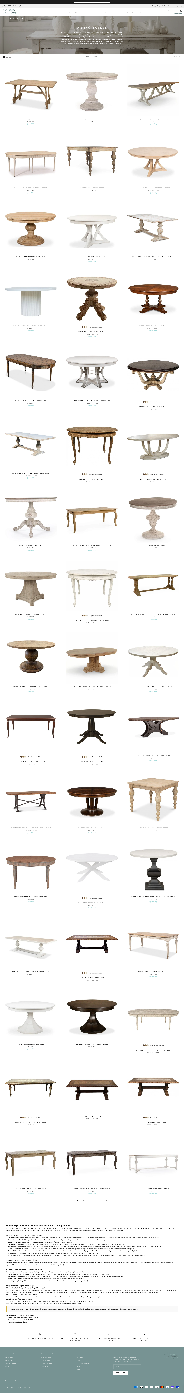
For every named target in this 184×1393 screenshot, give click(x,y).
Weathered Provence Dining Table (30, 119)
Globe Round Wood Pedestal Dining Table (30, 686)
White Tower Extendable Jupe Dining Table (92, 400)
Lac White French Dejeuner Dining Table (92, 620)
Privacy (7, 1366)
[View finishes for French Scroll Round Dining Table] (92, 327)
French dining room (81, 43)
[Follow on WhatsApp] (182, 6)
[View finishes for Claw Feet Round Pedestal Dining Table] (92, 756)
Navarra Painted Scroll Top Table (92, 1116)
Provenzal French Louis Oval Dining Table (153, 1050)
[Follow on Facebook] (175, 6)
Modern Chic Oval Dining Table (153, 479)
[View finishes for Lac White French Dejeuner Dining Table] (92, 615)
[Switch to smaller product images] (7, 56)
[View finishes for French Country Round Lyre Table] (153, 401)
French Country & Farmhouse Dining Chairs (23, 1318)
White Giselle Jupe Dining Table (30, 1044)
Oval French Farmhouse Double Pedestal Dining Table (153, 614)
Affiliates (177, 13)
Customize (44, 1366)
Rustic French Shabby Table (153, 545)
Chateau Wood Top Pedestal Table (92, 119)
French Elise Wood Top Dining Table (153, 972)
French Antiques (108, 12)
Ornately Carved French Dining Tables (21, 1237)
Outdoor (85, 12)
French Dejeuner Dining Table (92, 479)
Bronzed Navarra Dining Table (153, 1122)
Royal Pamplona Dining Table (92, 978)
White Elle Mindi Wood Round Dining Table (31, 326)
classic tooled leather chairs (75, 1278)
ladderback (35, 1276)
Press (170, 6)
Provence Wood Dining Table (92, 188)
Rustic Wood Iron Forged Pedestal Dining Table (31, 828)
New (127, 12)
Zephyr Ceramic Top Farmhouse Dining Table (30, 473)
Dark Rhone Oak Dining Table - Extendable (92, 1189)
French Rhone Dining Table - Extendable (31, 1189)
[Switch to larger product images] (4, 56)
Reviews (164, 6)
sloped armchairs (45, 1281)
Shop (12, 18)
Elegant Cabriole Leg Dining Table (30, 761)
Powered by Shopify (29, 1387)
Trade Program (46, 1360)
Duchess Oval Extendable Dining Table (30, 188)
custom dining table (69, 1303)
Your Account (9, 1357)
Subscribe (120, 1373)
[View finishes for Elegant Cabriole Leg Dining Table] (31, 756)
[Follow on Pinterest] (179, 6)
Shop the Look (136, 12)
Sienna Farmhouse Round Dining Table (31, 257)
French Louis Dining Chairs (17, 1322)
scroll (49, 1278)
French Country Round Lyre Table (153, 406)
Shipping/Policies (10, 1363)
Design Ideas (156, 6)
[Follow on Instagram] (177, 6)
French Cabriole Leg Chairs (61, 1274)
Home (6, 18)
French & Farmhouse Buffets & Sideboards (22, 1320)
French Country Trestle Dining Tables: (21, 1240)
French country (100, 32)
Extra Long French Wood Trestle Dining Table (153, 119)
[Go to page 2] (106, 1201)
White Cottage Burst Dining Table (92, 903)
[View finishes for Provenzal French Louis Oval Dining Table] (153, 1045)
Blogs (78, 1366)
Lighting (66, 12)
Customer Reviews (83, 1363)
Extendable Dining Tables (17, 1253)
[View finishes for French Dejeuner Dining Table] (92, 474)
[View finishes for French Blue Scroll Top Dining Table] (31, 1117)
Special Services (46, 1363)
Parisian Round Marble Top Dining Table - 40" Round (153, 897)
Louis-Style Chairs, (45, 1274)
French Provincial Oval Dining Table (30, 400)
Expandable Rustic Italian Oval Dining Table (92, 686)
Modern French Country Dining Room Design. (59, 1242)
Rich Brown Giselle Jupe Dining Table (92, 1044)
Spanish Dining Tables (16, 1249)
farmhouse (114, 32)
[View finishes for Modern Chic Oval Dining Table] (153, 474)
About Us (80, 1357)
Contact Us (8, 1360)
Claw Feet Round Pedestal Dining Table (92, 761)
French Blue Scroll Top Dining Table (30, 1122)
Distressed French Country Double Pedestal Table (153, 257)
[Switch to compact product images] (10, 56)
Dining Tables (20, 18)
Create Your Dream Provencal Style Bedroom (92, 2)
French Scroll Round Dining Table (92, 332)
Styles (45, 12)
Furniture (55, 12)
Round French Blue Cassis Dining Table (30, 897)
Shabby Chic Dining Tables (17, 1246)
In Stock (120, 12)
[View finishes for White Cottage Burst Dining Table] (92, 898)
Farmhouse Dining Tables (17, 1244)
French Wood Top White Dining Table (153, 1189)
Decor (75, 12)
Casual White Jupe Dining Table (92, 257)
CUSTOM (95, 12)
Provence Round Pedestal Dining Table (30, 614)
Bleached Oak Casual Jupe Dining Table (153, 188)
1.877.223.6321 (11, 6)
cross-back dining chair (91, 1276)
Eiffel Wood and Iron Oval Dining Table (153, 755)
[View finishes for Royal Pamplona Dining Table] (92, 973)
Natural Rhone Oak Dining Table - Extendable (92, 545)
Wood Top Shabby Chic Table (31, 545)
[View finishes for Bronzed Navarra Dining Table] (153, 1117)
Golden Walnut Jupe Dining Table (153, 326)
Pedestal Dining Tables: (16, 1251)
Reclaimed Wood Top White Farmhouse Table (30, 972)
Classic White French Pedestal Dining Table (153, 686)
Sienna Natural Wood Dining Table (153, 828)
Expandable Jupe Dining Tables (19, 1255)
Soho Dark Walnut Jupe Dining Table (92, 828)
